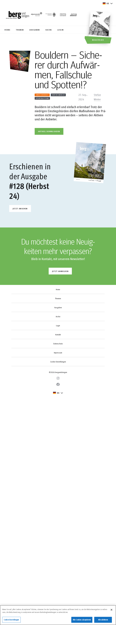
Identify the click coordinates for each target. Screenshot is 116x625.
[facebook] (58, 384)
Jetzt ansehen (20, 208)
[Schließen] (111, 610)
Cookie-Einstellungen (58, 361)
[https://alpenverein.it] (73, 15)
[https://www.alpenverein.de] (63, 15)
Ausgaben (58, 307)
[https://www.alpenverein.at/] (36, 15)
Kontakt (58, 334)
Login (58, 325)
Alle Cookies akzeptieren (82, 619)
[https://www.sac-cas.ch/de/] (50, 15)
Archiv (58, 316)
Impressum (58, 352)
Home (58, 289)
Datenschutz (58, 343)
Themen (58, 298)
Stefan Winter (97, 97)
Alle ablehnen (103, 619)
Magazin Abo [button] (98, 40)
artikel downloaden (49, 131)
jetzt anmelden (60, 271)
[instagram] (58, 378)
